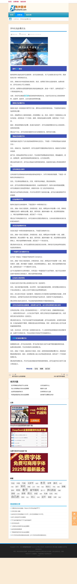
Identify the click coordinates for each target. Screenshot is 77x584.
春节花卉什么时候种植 (18, 376)
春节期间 (34, 489)
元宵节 (30, 483)
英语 (22, 497)
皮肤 (41, 493)
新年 (12, 490)
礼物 (45, 493)
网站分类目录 (40, 547)
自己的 (26, 95)
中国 (18, 483)
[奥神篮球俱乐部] (18, 4)
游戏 (13, 493)
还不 (44, 496)
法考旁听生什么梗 (45, 391)
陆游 (60, 497)
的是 (36, 493)
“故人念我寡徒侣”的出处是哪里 (20, 388)
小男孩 (38, 555)
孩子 (17, 487)
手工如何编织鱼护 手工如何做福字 (21, 520)
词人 (27, 497)
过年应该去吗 (15, 523)
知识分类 (23, 1)
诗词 (38, 497)
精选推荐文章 (48, 547)
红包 (17, 68)
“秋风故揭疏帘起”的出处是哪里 (20, 395)
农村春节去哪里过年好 (46, 395)
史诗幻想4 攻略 (15, 511)
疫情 (23, 493)
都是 (49, 497)
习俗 (24, 483)
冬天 (42, 482)
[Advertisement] (38, 571)
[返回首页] (74, 514)
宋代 (23, 486)
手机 (54, 486)
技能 (58, 486)
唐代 (55, 483)
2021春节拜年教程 (59, 376)
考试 (56, 493)
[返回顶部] (74, 523)
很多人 (48, 486)
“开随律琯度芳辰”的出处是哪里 (20, 532)
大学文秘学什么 (44, 385)
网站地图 (55, 547)
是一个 (43, 490)
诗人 (33, 496)
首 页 (9, 1)
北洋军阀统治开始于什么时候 (19, 385)
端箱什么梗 (43, 388)
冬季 (49, 483)
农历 (37, 483)
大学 (60, 483)
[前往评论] (74, 518)
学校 (12, 486)
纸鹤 (14, 338)
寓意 (29, 487)
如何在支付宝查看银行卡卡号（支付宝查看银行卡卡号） (27, 514)
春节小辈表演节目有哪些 (18, 517)
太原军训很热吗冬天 (17, 391)
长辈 (55, 497)
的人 (30, 493)
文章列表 (16, 1)
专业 (12, 483)
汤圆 (59, 490)
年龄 (43, 486)
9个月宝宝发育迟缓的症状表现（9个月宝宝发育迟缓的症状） (29, 535)
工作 (33, 487)
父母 (18, 493)
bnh (16, 34)
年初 (38, 486)
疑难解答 (60, 547)
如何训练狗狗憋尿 (16, 529)
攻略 (63, 486)
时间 (18, 490)
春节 (25, 490)
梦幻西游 (51, 489)
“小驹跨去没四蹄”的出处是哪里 (20, 526)
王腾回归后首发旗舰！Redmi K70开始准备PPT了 (25, 508)
